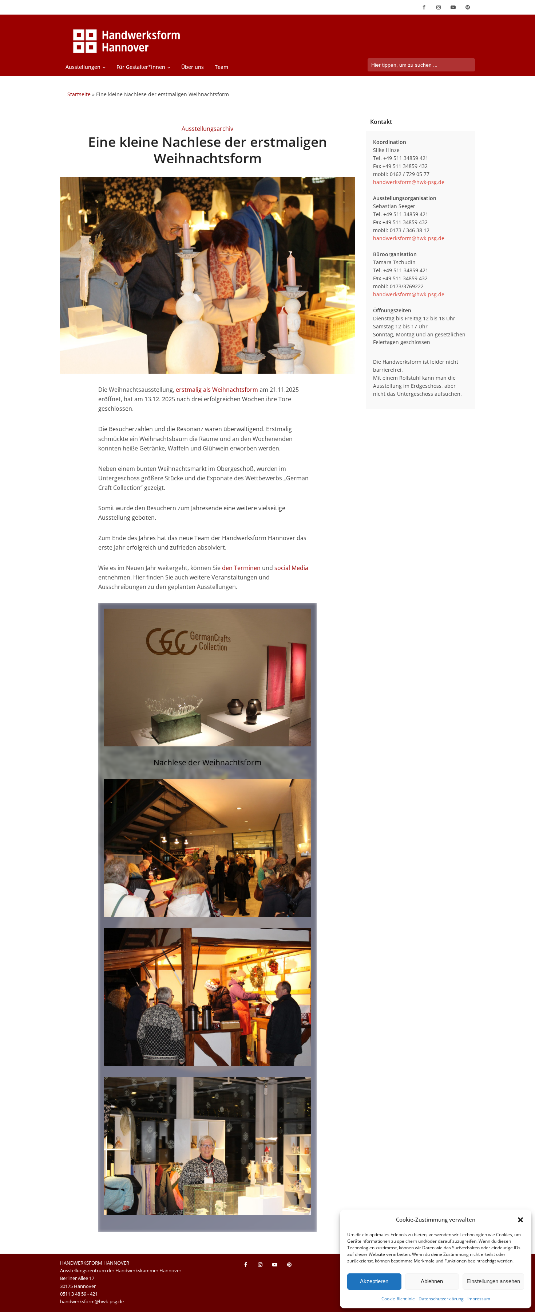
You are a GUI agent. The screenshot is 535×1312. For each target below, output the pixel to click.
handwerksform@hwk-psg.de (408, 182)
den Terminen (241, 568)
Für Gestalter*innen (140, 66)
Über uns (192, 66)
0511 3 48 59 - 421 (79, 1293)
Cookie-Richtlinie (398, 1299)
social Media (291, 568)
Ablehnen (432, 1281)
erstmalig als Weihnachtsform (217, 390)
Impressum (478, 1299)
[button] (520, 1219)
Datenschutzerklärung (441, 1299)
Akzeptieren (374, 1281)
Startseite (79, 94)
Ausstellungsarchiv (207, 129)
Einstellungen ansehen (493, 1281)
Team (221, 66)
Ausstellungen (83, 66)
